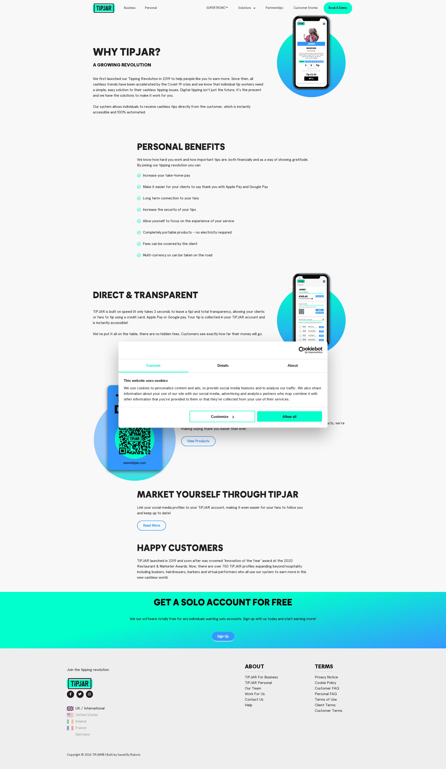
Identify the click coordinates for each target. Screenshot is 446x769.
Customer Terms (328, 711)
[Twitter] (80, 694)
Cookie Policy (325, 683)
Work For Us (255, 694)
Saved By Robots (129, 754)
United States (86, 715)
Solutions (244, 8)
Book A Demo (338, 8)
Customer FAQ (327, 688)
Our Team (253, 688)
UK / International (90, 708)
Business (130, 8)
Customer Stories (306, 8)
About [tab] (293, 365)
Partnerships (274, 8)
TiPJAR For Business (261, 677)
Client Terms (325, 705)
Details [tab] (223, 365)
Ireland (80, 721)
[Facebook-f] (70, 694)
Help (248, 705)
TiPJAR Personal (258, 683)
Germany (82, 734)
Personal (151, 8)
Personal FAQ (326, 694)
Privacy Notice (326, 677)
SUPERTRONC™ (217, 8)
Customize (219, 417)
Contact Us (254, 699)
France (80, 728)
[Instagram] (89, 694)
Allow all (289, 417)
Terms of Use (326, 699)
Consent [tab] (153, 365)
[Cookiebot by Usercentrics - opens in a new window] (302, 350)
